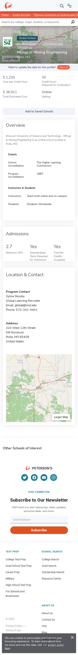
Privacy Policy (14, 625)
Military (10, 578)
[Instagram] (53, 477)
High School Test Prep (18, 584)
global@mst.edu (26, 305)
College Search (50, 559)
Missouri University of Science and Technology (40, 45)
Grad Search (49, 565)
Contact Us (48, 619)
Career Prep (13, 572)
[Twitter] (24, 477)
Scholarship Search (53, 572)
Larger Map (61, 417)
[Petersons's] (8, 5)
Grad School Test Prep (19, 565)
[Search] (62, 5)
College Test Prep (16, 559)
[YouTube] (44, 477)
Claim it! (63, 67)
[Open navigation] (69, 5)
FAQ (44, 626)
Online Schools (21, 15)
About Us (47, 613)
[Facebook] (34, 477)
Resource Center (51, 578)
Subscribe (39, 530)
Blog (44, 632)
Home (5, 15)
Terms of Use (13, 630)
